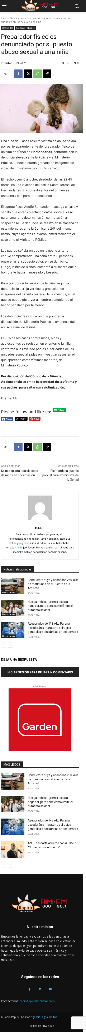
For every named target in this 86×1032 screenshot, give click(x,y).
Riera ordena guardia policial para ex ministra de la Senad (60, 475)
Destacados (17, 18)
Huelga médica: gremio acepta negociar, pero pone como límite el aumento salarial (50, 606)
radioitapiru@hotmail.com (37, 1001)
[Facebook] (18, 73)
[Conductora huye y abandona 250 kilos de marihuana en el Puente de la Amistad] (12, 586)
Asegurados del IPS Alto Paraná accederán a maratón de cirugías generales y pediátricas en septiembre (53, 627)
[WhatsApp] (37, 73)
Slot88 (19, 547)
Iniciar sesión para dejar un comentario (40, 672)
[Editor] (40, 508)
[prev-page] (3, 645)
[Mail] (40, 989)
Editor (8, 62)
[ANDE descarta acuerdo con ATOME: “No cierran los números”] (12, 849)
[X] (28, 73)
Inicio (4, 18)
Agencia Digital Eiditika (44, 1017)
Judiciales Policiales (25, 27)
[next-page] (10, 645)
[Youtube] (50, 989)
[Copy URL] (47, 73)
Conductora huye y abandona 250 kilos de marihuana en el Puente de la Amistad (53, 584)
